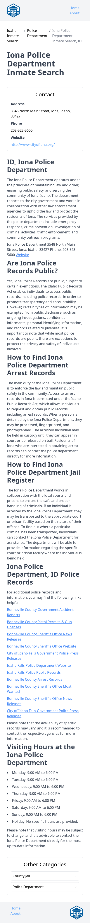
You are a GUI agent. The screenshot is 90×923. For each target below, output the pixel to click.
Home (74, 7)
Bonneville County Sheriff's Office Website (41, 646)
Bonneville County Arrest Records (34, 679)
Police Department (37, 33)
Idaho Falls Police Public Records (34, 672)
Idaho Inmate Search (13, 35)
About (74, 13)
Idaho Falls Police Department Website (39, 665)
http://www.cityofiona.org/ (33, 144)
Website (22, 254)
